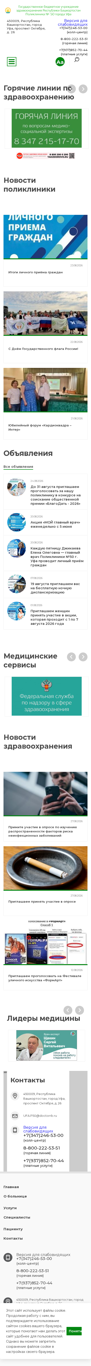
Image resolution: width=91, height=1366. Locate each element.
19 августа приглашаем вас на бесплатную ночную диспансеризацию (55, 588)
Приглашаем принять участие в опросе (42, 901)
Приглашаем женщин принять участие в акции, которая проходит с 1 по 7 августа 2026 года (54, 617)
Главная (11, 1187)
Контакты (13, 1238)
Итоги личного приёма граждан (35, 272)
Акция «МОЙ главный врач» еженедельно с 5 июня (55, 524)
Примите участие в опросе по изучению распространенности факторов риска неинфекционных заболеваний (42, 831)
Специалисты (17, 1217)
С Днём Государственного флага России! (43, 349)
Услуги (10, 1208)
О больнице (15, 1196)
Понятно (75, 1331)
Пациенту (13, 1229)
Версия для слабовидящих (73, 22)
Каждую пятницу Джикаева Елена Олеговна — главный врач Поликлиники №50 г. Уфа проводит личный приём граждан (57, 556)
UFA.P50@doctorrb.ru (40, 1115)
